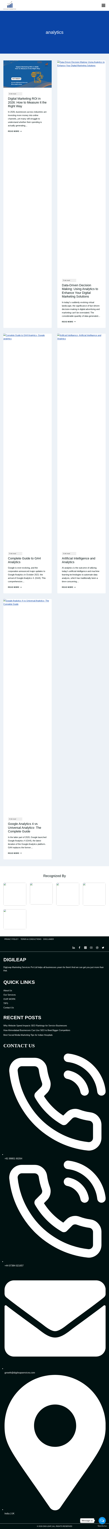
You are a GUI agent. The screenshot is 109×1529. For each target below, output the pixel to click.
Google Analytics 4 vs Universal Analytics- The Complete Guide (24, 827)
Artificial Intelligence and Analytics (78, 560)
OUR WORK (9, 999)
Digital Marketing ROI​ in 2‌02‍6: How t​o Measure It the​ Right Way (27, 102)
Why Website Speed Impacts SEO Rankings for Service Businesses (35, 1025)
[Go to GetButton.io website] (102, 1526)
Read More (15, 131)
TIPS (5, 1003)
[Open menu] (103, 5)
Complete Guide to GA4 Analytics (24, 560)
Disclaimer (48, 939)
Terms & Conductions (31, 939)
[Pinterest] (97, 947)
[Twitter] (103, 947)
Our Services (9, 995)
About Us (7, 990)
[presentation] (27, 74)
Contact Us (8, 1007)
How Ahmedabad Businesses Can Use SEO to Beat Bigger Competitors (36, 1030)
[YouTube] (91, 947)
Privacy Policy (11, 939)
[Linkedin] (73, 947)
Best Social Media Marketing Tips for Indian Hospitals (28, 1035)
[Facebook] (79, 947)
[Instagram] (85, 947)
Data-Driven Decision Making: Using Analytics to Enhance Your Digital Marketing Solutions (80, 290)
